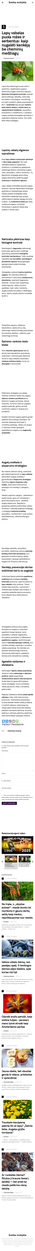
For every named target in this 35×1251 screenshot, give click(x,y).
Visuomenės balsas (9, 1082)
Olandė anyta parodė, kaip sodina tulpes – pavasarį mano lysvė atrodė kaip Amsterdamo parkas (17, 1022)
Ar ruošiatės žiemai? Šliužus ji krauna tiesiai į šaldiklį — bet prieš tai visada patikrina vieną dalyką (15, 1181)
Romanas (6, 921)
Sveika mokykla (17, 2)
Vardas (4, 773)
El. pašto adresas (6, 781)
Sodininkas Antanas (9, 58)
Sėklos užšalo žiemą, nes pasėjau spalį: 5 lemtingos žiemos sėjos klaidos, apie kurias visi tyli (16, 967)
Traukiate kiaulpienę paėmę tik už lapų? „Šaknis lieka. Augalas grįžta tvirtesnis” (17, 1127)
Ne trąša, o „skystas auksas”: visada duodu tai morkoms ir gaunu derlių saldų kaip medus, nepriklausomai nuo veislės (17, 911)
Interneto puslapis (6, 788)
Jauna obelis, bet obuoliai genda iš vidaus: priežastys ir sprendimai (17, 1075)
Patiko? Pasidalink (13, 724)
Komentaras (5, 751)
